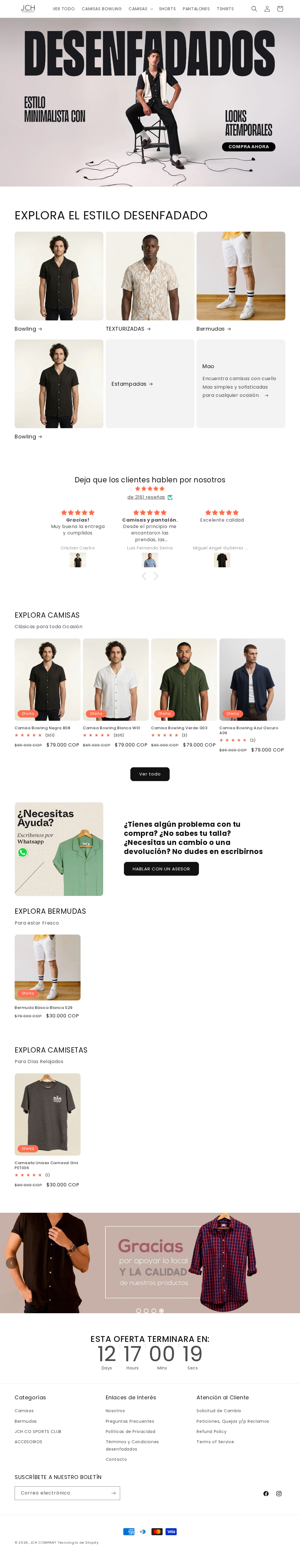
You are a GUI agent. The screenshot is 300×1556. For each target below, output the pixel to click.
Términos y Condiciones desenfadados (132, 1445)
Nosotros (115, 1411)
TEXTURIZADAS (125, 328)
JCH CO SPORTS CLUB (38, 1431)
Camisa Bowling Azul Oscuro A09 (249, 731)
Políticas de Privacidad (131, 1431)
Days (108, 1368)
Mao (208, 366)
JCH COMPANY (43, 1542)
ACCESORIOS (28, 1442)
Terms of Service (215, 1442)
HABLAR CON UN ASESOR (161, 869)
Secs (193, 1368)
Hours (133, 1368)
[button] (140, 9)
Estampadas (129, 383)
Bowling (25, 328)
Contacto (116, 1459)
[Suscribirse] (113, 1493)
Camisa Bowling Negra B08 (42, 728)
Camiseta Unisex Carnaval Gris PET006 (46, 1166)
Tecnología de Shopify (78, 1542)
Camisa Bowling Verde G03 (179, 728)
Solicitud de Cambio (219, 1411)
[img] (150, 488)
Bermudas (211, 328)
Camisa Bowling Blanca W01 (111, 728)
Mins (163, 1368)
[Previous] (12, 1263)
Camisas (24, 1411)
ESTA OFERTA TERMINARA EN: (150, 1339)
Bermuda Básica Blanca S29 (44, 1007)
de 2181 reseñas (146, 497)
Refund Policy (211, 1431)
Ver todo (150, 774)
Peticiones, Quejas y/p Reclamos (233, 1421)
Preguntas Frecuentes (130, 1421)
